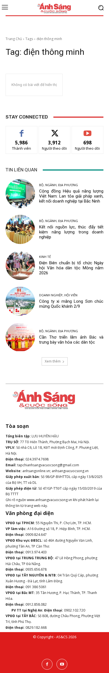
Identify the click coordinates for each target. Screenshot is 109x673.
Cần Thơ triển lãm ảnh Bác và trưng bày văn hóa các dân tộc (71, 340)
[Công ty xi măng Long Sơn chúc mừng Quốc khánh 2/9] (20, 301)
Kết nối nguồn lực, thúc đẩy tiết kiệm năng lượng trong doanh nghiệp (71, 232)
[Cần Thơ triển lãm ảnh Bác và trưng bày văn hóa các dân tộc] (20, 337)
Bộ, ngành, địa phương (58, 184)
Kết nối (54, 130)
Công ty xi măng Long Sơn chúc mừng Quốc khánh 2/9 (71, 304)
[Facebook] (47, 664)
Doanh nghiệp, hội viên (58, 295)
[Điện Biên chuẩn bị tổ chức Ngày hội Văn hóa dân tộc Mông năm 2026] (20, 265)
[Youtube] (61, 664)
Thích (21, 130)
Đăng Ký (87, 130)
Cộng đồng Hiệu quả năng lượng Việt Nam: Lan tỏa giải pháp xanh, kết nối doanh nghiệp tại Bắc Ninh (71, 196)
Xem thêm (53, 361)
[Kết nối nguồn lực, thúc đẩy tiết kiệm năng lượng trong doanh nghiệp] (20, 229)
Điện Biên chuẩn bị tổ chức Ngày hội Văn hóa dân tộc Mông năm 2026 (71, 267)
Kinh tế (45, 256)
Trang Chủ (14, 38)
